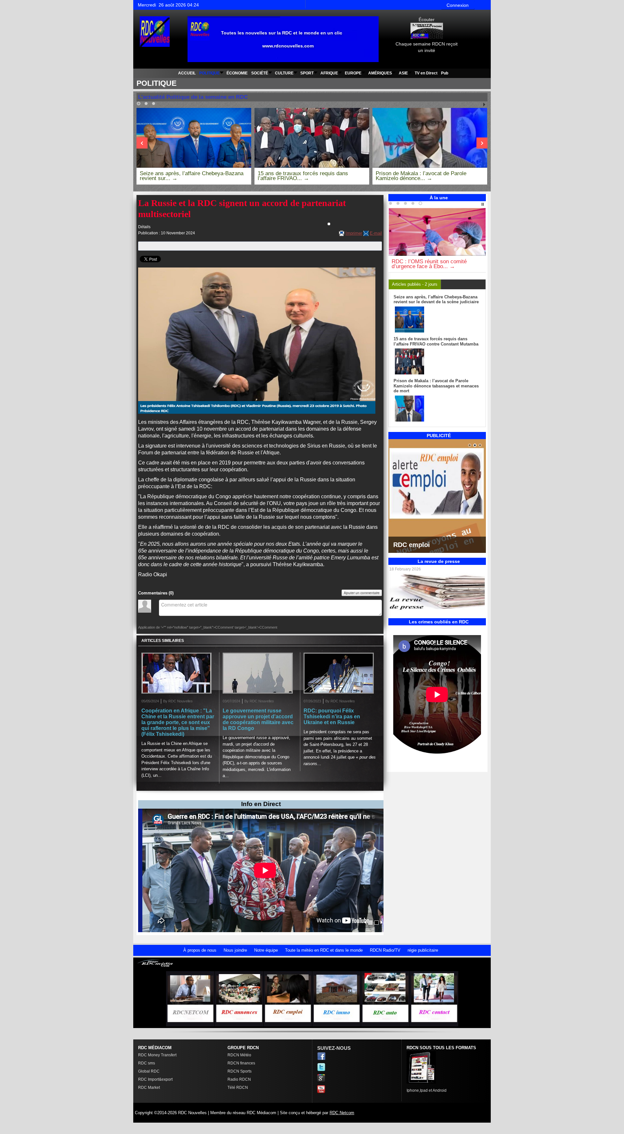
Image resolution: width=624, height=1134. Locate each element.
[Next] (142, 143)
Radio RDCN (239, 1079)
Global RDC (149, 1071)
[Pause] (482, 204)
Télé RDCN (238, 1087)
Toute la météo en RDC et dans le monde (324, 950)
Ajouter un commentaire (362, 593)
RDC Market (149, 1087)
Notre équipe (266, 950)
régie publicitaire (423, 950)
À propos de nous (199, 950)
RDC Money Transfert (157, 1055)
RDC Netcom (342, 1112)
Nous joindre (235, 950)
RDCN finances (241, 1063)
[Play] (484, 104)
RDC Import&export (155, 1079)
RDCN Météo (239, 1055)
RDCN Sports (240, 1071)
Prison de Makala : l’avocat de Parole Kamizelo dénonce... (421, 176)
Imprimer (353, 233)
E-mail (376, 233)
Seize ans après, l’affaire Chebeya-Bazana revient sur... (191, 176)
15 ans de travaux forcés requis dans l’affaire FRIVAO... (303, 176)
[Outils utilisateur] (329, 224)
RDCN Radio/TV (385, 950)
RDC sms (146, 1063)
